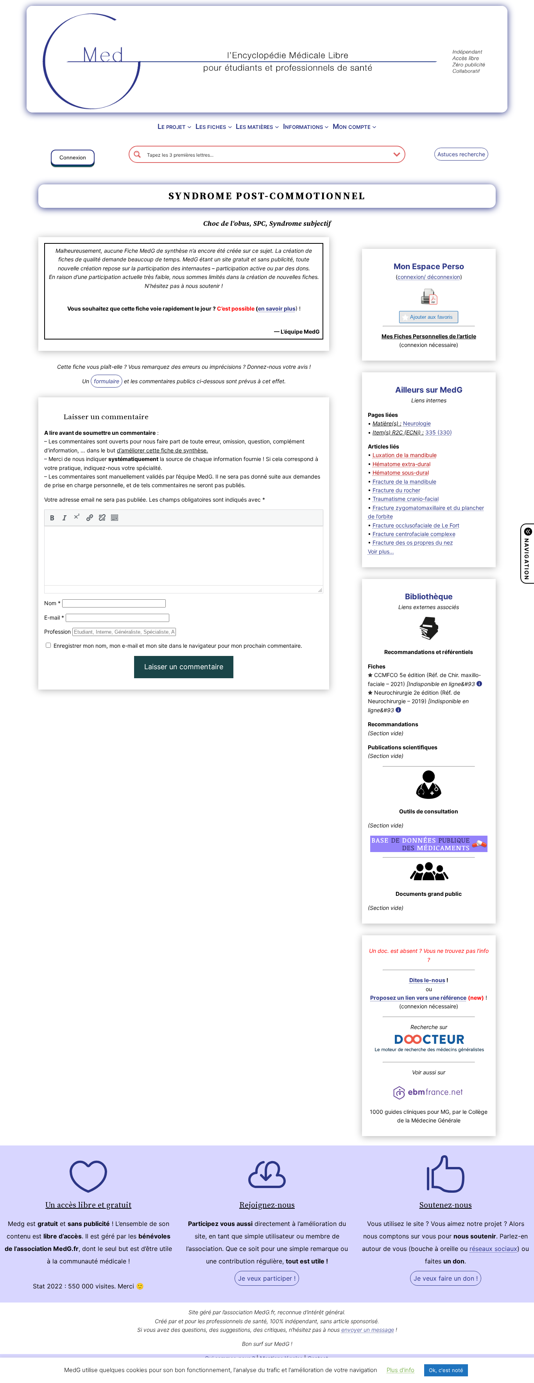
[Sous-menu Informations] (326, 127)
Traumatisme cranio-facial (406, 498)
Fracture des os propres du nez (413, 542)
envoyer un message (367, 1329)
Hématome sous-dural (401, 472)
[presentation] (52, 517)
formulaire (106, 381)
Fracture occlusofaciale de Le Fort (416, 525)
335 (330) (438, 432)
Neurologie (417, 423)
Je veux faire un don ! (446, 1278)
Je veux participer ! (267, 1278)
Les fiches (210, 126)
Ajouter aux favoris (431, 317)
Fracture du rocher (396, 490)
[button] (73, 159)
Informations (303, 126)
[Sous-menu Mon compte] (374, 127)
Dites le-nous (427, 980)
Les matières (254, 126)
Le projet (172, 126)
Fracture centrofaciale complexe (414, 534)
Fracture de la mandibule (404, 481)
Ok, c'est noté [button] (446, 1370)
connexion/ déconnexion (429, 276)
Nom (52, 603)
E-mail (54, 617)
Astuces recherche (461, 154)
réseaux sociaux (493, 1249)
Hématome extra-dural (401, 464)
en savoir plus (277, 308)
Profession (57, 631)
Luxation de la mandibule (405, 455)
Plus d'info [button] (400, 1370)
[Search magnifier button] (137, 154)
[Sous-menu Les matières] (277, 127)
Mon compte (352, 126)
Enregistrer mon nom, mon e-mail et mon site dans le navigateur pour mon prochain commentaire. (178, 645)
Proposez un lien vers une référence (418, 997)
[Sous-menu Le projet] (189, 127)
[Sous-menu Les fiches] (230, 127)
